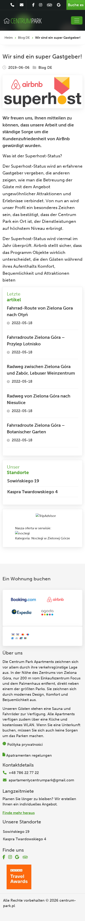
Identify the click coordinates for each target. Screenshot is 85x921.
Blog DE (24, 38)
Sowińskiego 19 (23, 480)
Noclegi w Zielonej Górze (50, 538)
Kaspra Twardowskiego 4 (32, 491)
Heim (9, 38)
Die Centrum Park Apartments (28, 661)
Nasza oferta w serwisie (32, 528)
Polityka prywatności (25, 744)
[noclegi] (22, 533)
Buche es (76, 5)
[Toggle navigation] (77, 20)
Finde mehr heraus (18, 813)
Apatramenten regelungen (29, 755)
